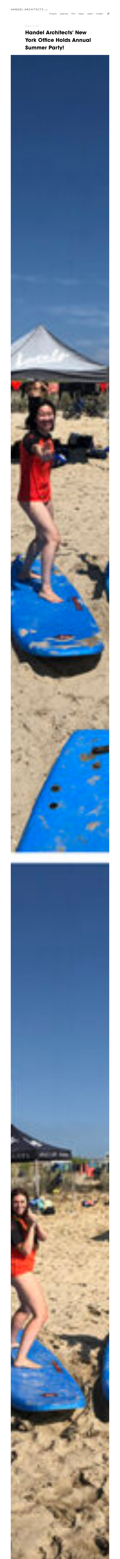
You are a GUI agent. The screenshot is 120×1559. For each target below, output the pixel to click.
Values (81, 14)
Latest (90, 14)
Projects (53, 14)
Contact (99, 14)
